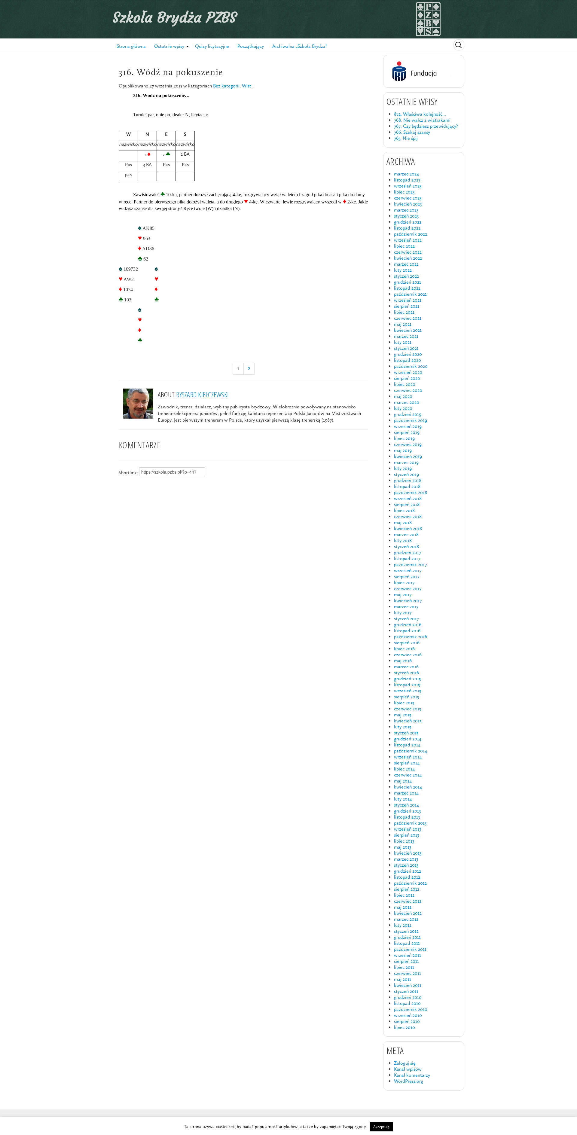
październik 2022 (410, 234)
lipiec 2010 (404, 1027)
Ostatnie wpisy (169, 46)
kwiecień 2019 (408, 456)
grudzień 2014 (407, 739)
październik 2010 (410, 1009)
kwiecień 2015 (407, 721)
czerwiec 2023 (407, 198)
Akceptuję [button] (381, 1126)
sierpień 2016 (407, 642)
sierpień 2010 (407, 1021)
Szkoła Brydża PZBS (175, 17)
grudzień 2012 (407, 871)
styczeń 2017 (406, 618)
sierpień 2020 (407, 378)
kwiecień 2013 (407, 853)
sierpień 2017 (406, 576)
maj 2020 (403, 396)
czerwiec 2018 (408, 516)
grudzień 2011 (407, 937)
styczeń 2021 (406, 348)
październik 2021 (410, 294)
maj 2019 (403, 450)
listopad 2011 (407, 943)
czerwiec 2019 (408, 444)
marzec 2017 (406, 606)
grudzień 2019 (407, 414)
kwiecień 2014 (408, 787)
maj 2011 (402, 979)
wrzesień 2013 (407, 829)
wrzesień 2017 (407, 570)
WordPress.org (408, 1081)
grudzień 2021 (407, 282)
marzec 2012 (406, 919)
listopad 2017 (407, 558)
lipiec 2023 (404, 192)
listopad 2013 (407, 817)
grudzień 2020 (408, 354)
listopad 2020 (407, 360)
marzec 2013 (406, 859)
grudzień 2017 (407, 552)
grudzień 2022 (407, 222)
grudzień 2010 (408, 997)
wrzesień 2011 (407, 955)
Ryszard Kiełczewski (202, 394)
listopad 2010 (407, 1003)
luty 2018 (403, 540)
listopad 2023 (407, 180)
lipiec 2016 (404, 648)
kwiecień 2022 (408, 258)
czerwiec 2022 (408, 252)
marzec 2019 (406, 462)
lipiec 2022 (404, 246)
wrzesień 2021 (407, 300)
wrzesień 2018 (408, 498)
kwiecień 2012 (408, 913)
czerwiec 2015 (407, 709)
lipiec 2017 (404, 582)
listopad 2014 (407, 745)
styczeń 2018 (406, 546)
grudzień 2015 (407, 679)
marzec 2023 (406, 210)
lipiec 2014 (404, 769)
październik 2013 (410, 823)
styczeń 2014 (406, 805)
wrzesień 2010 (408, 1015)
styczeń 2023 (406, 216)
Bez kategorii (226, 86)
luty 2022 (403, 270)
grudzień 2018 (407, 480)
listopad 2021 (407, 288)
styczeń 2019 (406, 474)
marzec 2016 (406, 667)
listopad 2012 (407, 877)
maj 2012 (402, 907)
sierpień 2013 (406, 835)
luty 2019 (403, 468)
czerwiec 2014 (408, 775)
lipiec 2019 (404, 438)
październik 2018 (410, 492)
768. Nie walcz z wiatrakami (422, 120)
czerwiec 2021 (407, 318)
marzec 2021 (406, 336)
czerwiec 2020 (408, 390)
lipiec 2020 (404, 384)
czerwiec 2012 (407, 901)
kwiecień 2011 (407, 985)
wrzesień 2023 (407, 186)
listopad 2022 (407, 228)
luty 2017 (402, 612)
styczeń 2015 (406, 733)
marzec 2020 (406, 402)
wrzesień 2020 (408, 372)
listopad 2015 (407, 685)
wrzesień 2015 (407, 691)
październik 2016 (410, 636)
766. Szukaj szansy (412, 132)
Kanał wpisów (408, 1069)
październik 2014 (410, 751)
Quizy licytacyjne (212, 46)
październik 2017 (410, 564)
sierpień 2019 (407, 432)
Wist (246, 86)
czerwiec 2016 (408, 655)
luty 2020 (403, 408)
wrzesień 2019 (408, 426)
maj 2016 (403, 661)
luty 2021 (402, 342)
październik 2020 (411, 366)
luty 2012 (402, 925)
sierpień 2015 (406, 697)
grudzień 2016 (407, 624)
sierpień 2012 (406, 889)
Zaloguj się (405, 1063)
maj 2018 (403, 522)
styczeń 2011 (406, 991)
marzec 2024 (406, 174)
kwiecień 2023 (408, 204)
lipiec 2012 (404, 895)
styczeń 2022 (406, 276)
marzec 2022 (406, 264)
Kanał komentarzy (412, 1075)
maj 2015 (402, 715)
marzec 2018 (406, 534)
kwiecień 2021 (408, 330)
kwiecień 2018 (408, 528)
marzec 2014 (406, 793)
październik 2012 (410, 883)
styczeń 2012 (406, 931)
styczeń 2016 (406, 673)
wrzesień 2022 (408, 240)
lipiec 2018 (404, 510)
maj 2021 (402, 324)
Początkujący (250, 46)
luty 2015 (402, 727)
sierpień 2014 (407, 763)
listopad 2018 (407, 486)
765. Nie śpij (406, 138)
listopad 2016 (407, 630)
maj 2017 (402, 594)
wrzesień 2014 (408, 757)
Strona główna (131, 46)
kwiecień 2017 (408, 600)
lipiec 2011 (404, 967)
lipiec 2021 (404, 312)
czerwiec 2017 (407, 588)
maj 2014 (403, 781)
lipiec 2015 (404, 703)
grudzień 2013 (407, 811)
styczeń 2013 (406, 865)
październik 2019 (410, 420)
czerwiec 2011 (407, 973)
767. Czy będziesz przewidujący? (426, 126)
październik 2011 (410, 949)
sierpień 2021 (406, 306)
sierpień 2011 (406, 961)
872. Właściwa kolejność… (420, 114)
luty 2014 (403, 799)
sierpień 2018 (407, 504)
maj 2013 (402, 847)
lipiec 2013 (404, 841)
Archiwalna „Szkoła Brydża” (299, 46)
